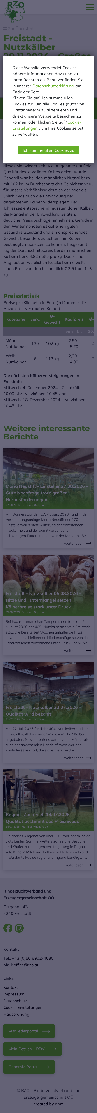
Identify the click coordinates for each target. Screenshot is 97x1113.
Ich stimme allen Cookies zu (48, 150)
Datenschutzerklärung (53, 85)
